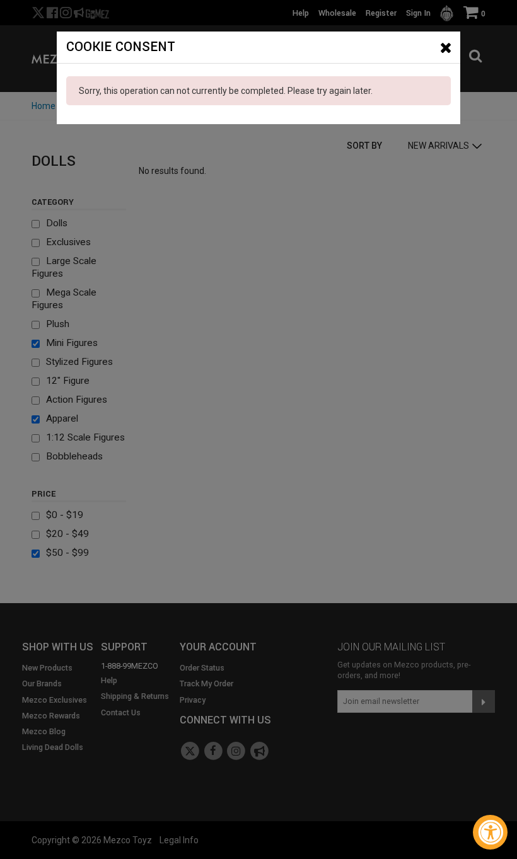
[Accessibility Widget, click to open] (490, 832)
